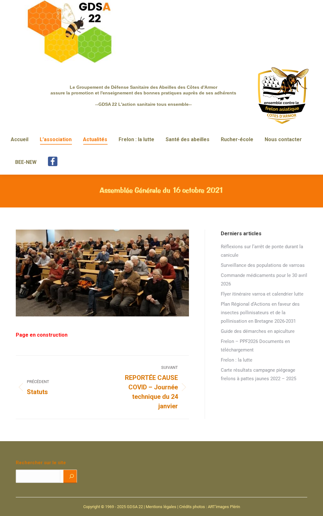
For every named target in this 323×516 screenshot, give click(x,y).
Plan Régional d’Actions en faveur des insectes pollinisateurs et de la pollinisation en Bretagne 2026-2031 (260, 312)
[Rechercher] (70, 476)
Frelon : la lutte (236, 360)
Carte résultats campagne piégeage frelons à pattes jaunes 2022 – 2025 (258, 374)
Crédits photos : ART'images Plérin (209, 506)
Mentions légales (161, 506)
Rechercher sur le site (41, 462)
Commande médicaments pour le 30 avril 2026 (264, 280)
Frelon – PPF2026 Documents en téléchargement (255, 346)
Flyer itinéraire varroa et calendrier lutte (262, 294)
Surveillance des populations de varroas (263, 265)
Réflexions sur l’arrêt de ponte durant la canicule (262, 251)
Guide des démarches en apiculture (258, 331)
